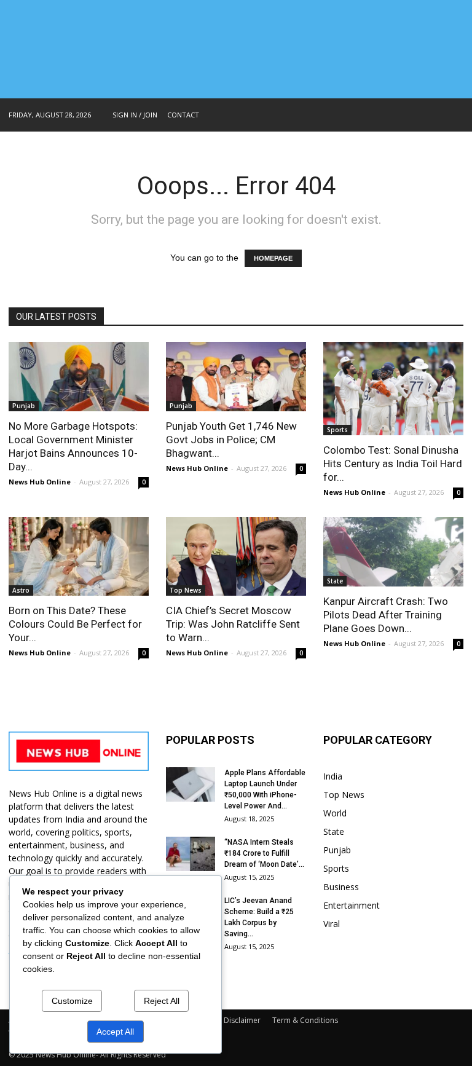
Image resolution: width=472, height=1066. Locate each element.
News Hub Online (40, 481)
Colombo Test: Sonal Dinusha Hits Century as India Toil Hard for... (392, 463)
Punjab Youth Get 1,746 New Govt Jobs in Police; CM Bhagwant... (231, 439)
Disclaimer (242, 1020)
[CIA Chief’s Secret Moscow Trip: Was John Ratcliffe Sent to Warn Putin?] (236, 556)
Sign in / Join (134, 114)
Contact (183, 114)
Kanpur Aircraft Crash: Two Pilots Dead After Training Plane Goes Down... (385, 614)
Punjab (23, 405)
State (335, 581)
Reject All (161, 1001)
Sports (337, 429)
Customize (72, 1001)
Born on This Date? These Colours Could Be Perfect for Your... (75, 624)
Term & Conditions (305, 1020)
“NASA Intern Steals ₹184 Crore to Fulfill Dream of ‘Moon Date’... (264, 853)
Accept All (115, 1031)
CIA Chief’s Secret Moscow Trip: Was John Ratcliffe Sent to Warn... (233, 624)
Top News (186, 590)
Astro (21, 590)
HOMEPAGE (273, 258)
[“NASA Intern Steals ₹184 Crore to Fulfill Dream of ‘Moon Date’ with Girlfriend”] (190, 854)
